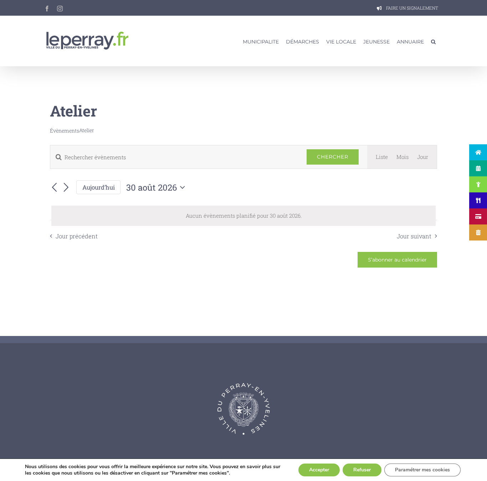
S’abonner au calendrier (397, 260)
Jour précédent (77, 236)
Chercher (332, 157)
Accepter (319, 469)
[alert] (243, 216)
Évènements (64, 130)
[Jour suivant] (66, 187)
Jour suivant (414, 236)
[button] (433, 41)
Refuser (362, 469)
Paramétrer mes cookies (422, 469)
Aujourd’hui (98, 187)
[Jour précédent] (54, 187)
